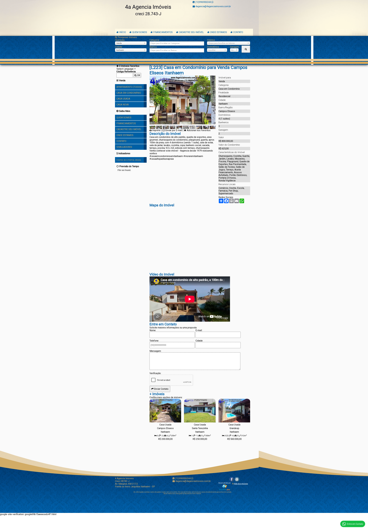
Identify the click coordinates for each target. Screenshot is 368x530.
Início (122, 32)
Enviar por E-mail (173, 130)
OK (138, 75)
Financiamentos (163, 32)
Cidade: (118, 47)
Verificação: (155, 373)
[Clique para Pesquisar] (245, 49)
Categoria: (155, 40)
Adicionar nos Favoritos (198, 130)
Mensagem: (155, 351)
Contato (238, 32)
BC (125, 160)
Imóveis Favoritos (129, 66)
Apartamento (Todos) (129, 87)
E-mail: (198, 330)
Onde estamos (219, 32)
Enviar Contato (161, 389)
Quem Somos (139, 32)
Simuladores (124, 147)
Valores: (211, 40)
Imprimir (156, 130)
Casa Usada (123, 98)
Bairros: (153, 47)
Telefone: (154, 340)
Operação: (120, 40)
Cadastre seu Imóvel (191, 32)
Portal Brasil (134, 160)
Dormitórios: (213, 47)
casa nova (122, 104)
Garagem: (234, 47)
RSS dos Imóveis (241, 484)
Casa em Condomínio (128, 92)
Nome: (153, 330)
